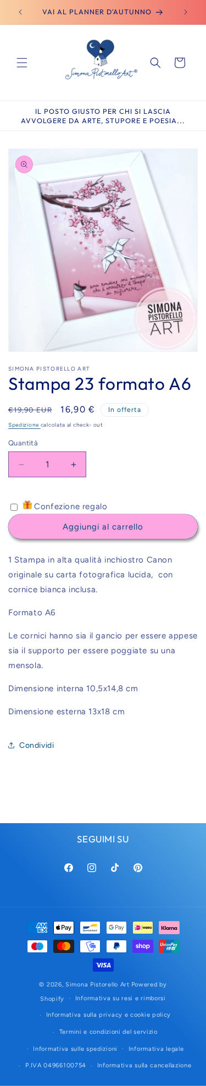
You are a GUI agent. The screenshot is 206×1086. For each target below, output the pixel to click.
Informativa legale (156, 1048)
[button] (22, 63)
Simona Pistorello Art (97, 984)
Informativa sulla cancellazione (144, 1065)
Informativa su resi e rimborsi (120, 998)
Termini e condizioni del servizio (108, 1031)
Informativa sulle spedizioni (75, 1048)
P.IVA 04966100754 (55, 1065)
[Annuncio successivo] (186, 12)
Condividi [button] (36, 745)
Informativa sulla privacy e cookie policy (108, 1014)
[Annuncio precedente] (20, 12)
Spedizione (24, 424)
